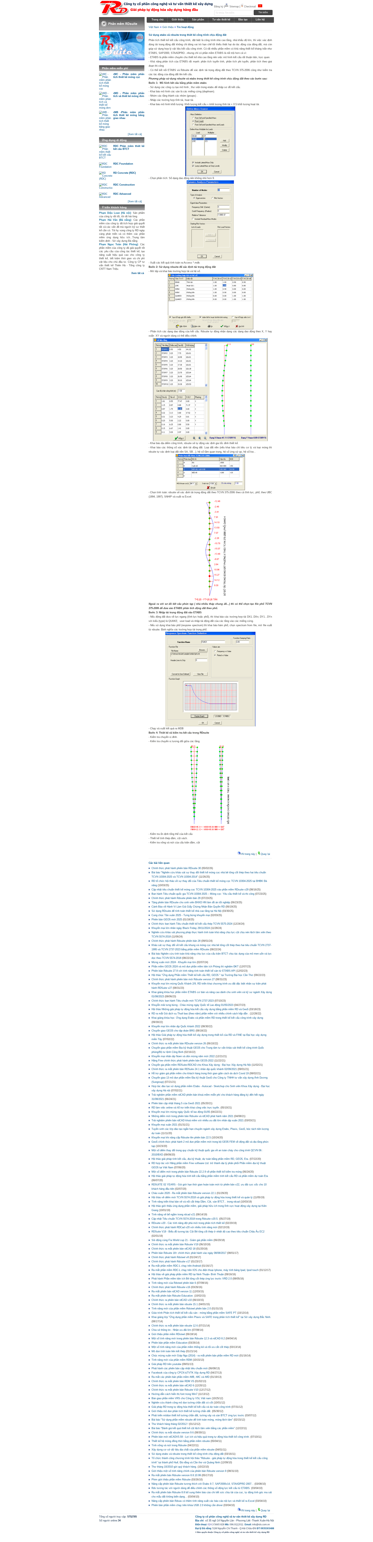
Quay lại (265, 854)
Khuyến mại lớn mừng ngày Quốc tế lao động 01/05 (181, 1111)
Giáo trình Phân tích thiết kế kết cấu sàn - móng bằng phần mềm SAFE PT (194, 1312)
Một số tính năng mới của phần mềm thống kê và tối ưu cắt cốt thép (190, 1347)
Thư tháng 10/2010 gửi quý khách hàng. (174, 1466)
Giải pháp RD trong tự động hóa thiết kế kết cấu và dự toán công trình (191, 1406)
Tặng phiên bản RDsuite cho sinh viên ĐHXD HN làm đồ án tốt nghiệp (191, 902)
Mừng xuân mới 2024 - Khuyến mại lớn (174, 962)
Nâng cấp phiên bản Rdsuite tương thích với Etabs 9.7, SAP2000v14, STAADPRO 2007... (203, 1483)
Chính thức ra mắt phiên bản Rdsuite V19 (175, 1244)
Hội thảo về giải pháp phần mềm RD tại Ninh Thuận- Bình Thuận (188, 1274)
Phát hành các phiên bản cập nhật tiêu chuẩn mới (180, 1368)
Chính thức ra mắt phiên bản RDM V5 (173, 1381)
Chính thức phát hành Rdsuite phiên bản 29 (176, 898)
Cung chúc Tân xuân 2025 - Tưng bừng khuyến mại (181, 915)
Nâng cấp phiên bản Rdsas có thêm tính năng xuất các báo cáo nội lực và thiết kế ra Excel (203, 1500)
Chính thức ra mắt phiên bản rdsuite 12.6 (175, 1325)
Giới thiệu (167, 27)
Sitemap (234, 6)
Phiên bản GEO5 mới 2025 (167, 919)
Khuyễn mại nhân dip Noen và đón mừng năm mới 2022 (183, 1056)
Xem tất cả (137, 273)
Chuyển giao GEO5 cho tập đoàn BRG (173, 1030)
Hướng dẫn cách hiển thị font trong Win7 (174, 1394)
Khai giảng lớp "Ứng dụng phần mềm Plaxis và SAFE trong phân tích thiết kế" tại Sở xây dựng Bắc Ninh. (211, 1317)
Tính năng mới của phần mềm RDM (172, 1359)
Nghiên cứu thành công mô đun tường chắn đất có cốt (182, 1402)
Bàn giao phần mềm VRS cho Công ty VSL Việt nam (181, 1398)
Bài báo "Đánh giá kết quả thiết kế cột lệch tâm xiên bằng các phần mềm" (193, 1428)
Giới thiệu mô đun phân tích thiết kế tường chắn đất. (181, 1411)
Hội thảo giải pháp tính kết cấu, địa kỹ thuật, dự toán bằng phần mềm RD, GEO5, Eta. (200, 1158)
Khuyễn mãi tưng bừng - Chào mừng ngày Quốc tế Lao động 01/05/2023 (192, 1005)
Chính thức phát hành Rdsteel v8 (170, 1257)
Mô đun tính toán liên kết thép (168, 1351)
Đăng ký (218, 6)
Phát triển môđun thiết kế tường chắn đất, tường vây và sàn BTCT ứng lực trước (198, 1415)
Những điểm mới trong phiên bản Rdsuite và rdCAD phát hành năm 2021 (192, 1116)
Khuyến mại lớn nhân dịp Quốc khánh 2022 (176, 1026)
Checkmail (250, 6)
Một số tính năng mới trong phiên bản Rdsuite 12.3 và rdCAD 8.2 (188, 1338)
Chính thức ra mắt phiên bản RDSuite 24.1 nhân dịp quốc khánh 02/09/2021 (194, 1069)
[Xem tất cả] (135, 134)
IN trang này (248, 854)
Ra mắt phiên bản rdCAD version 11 (172, 1291)
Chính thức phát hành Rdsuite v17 (171, 1261)
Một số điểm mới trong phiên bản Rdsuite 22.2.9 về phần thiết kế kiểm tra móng (197, 1171)
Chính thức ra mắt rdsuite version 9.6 (173, 1432)
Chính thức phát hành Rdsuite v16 (171, 1287)
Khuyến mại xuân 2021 (164, 1124)
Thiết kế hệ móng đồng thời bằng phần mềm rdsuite (181, 1441)
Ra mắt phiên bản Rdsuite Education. (172, 1295)
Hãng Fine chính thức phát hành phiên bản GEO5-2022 (183, 1060)
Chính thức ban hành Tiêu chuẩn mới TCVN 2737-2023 (183, 1000)
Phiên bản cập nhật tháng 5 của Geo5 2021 (176, 1103)
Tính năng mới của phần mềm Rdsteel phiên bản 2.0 (181, 1308)
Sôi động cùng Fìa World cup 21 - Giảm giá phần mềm (182, 1240)
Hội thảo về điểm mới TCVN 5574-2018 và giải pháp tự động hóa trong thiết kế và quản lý (202, 1197)
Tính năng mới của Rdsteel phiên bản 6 (174, 1282)
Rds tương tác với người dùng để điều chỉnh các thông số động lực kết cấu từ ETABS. (201, 1488)
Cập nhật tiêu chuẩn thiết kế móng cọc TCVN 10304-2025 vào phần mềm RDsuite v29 (200, 889)
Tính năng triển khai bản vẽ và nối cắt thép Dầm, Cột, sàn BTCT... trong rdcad (196, 1201)
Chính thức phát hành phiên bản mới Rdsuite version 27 (183, 979)
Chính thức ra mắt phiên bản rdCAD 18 (173, 1248)
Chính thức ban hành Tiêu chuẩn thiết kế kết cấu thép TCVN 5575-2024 (192, 923)
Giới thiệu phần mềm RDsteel (168, 1334)
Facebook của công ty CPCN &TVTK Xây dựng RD (181, 1372)
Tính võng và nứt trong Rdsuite (169, 1445)
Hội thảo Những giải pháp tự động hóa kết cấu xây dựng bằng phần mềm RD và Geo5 (200, 1009)
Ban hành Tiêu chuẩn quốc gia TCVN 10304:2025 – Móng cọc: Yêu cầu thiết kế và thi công (203, 893)
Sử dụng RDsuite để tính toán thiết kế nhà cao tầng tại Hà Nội (186, 910)
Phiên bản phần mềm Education (169, 1342)
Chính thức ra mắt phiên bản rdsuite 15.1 (175, 1304)
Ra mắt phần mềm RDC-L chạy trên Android (176, 1265)
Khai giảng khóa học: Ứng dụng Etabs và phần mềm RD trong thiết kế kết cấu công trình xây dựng (207, 1017)
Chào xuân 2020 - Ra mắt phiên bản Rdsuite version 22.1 (184, 1193)
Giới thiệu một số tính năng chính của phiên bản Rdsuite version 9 (189, 1471)
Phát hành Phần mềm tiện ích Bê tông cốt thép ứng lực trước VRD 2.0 (192, 1278)
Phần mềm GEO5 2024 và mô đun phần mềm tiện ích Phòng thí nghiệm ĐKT (195, 966)
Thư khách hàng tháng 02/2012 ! (170, 1423)
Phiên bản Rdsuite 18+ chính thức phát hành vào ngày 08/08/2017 (189, 1252)
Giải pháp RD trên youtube (166, 1364)
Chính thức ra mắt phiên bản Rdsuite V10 (175, 1389)
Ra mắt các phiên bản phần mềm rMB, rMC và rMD (180, 1376)
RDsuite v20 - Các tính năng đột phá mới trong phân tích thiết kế (188, 1223)
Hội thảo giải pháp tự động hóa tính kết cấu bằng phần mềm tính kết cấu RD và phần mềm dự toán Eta (210, 1176)
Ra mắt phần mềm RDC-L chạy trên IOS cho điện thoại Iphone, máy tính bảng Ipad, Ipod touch (205, 1270)
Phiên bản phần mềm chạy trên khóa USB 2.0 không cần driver (187, 1505)
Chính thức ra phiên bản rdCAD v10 (172, 1300)
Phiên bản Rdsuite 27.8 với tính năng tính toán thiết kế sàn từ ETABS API (193, 970)
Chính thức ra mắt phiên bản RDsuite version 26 (179, 1043)
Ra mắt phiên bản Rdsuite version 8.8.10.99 (176, 1475)
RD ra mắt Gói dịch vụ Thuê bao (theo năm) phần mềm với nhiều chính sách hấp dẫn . (200, 1013)
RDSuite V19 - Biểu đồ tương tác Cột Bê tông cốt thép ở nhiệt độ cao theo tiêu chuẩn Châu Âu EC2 (208, 1231)
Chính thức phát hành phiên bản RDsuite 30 (176, 868)
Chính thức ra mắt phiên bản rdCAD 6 (173, 1385)
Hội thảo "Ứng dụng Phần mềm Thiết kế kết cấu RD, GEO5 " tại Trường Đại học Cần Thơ (202, 975)
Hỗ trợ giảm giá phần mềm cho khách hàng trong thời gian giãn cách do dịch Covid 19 (200, 1073)
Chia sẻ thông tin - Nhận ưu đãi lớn (171, 1329)
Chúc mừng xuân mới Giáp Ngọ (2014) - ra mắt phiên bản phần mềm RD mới (195, 1355)
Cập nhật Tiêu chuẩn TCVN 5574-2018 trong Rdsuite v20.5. (185, 1218)
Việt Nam (154, 27)
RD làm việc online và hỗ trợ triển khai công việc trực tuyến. (186, 1107)
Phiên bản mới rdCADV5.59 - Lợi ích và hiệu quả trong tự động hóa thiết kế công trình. (201, 1436)
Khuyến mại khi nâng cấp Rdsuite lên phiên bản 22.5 (181, 1137)
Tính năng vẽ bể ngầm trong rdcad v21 (173, 1214)
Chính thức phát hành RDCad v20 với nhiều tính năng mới (185, 1227)
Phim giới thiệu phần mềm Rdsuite (171, 1479)
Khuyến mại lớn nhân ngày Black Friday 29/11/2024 (181, 928)
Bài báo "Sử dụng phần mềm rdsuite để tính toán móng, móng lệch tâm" (192, 1419)
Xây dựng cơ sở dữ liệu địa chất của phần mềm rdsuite (183, 1449)
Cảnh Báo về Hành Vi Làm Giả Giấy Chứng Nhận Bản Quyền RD (188, 906)
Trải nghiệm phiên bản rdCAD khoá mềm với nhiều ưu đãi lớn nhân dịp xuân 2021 (198, 1120)
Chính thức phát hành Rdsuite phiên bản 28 (176, 940)
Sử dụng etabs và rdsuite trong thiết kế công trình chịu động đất (188, 1453)
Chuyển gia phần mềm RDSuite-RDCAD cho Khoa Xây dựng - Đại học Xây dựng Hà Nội (201, 1064)
